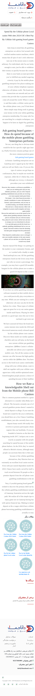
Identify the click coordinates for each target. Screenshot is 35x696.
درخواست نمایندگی (9, 640)
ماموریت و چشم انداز (10, 645)
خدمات (31, 637)
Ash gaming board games (24, 157)
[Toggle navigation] (32, 24)
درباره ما (30, 640)
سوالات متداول (11, 637)
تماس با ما (29, 643)
